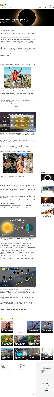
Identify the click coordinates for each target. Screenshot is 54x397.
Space (8, 7)
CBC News (22, 315)
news (2, 7)
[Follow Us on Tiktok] (48, 365)
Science (5, 7)
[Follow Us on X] (52, 365)
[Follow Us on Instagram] (43, 365)
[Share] (0, 28)
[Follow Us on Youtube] (46, 365)
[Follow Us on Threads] (50, 365)
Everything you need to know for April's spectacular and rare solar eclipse (19, 44)
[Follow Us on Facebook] (41, 365)
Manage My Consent (4, 369)
